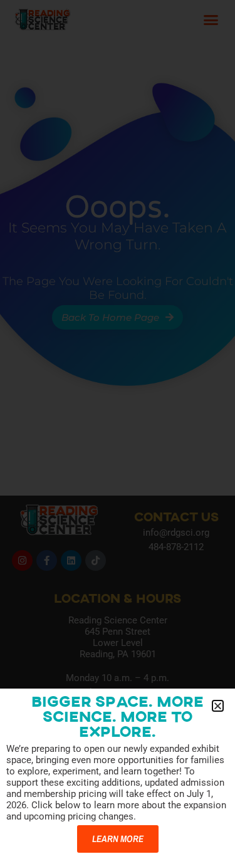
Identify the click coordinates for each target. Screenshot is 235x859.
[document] (117, 429)
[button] (217, 706)
